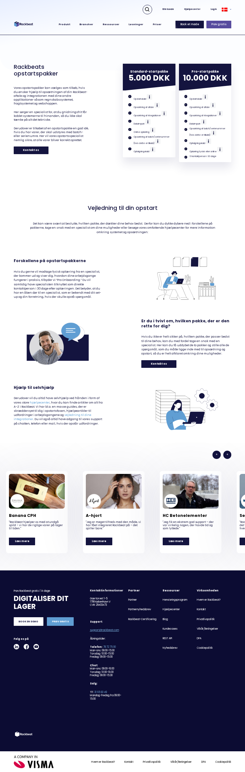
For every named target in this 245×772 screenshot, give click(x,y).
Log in (214, 9)
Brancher (86, 24)
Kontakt (201, 609)
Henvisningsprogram (175, 600)
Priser (157, 24)
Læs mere (22, 541)
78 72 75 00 (109, 647)
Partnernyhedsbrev (139, 609)
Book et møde (189, 24)
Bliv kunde (168, 9)
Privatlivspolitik (206, 619)
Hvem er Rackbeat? (208, 600)
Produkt (64, 24)
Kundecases (170, 629)
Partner (132, 600)
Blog (165, 619)
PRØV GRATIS (60, 621)
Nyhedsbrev (170, 648)
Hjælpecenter (192, 9)
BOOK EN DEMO (28, 621)
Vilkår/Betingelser (207, 629)
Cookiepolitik (205, 648)
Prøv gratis (218, 24)
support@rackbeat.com (104, 630)
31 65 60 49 (100, 692)
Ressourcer (111, 24)
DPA (199, 638)
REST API (167, 638)
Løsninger (136, 24)
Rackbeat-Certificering (142, 619)
